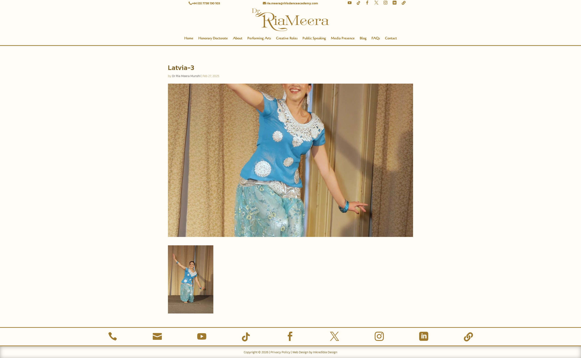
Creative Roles (287, 38)
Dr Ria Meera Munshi (186, 76)
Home (188, 38)
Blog (363, 38)
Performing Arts (259, 38)
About (237, 38)
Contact (391, 38)
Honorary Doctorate (213, 38)
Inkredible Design (325, 352)
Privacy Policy (280, 352)
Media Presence (343, 38)
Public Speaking (314, 38)
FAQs (376, 38)
